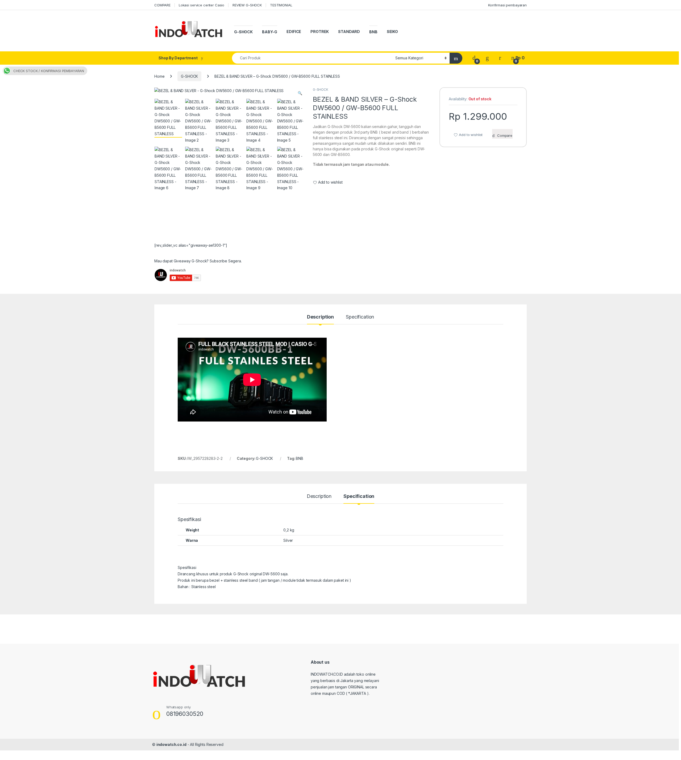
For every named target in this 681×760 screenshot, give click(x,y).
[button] (300, 93)
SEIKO (392, 31)
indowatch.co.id (171, 744)
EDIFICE (293, 31)
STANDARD (349, 31)
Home (159, 76)
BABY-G (269, 32)
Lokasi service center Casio (201, 5)
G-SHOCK (243, 32)
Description (320, 317)
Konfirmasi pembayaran (507, 5)
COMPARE (162, 5)
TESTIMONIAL (281, 5)
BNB (373, 32)
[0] (474, 57)
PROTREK (319, 31)
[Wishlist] (487, 57)
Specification (360, 317)
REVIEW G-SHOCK (247, 5)
